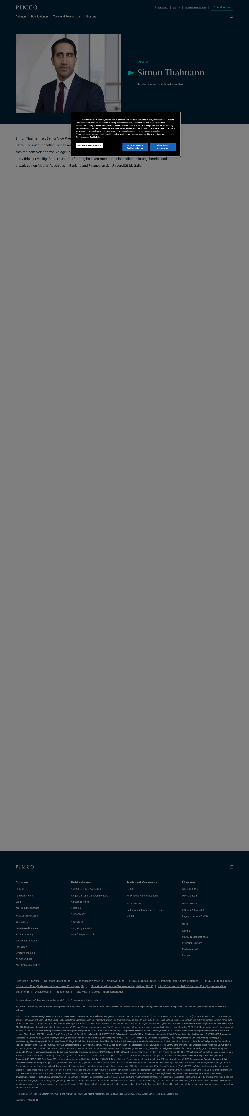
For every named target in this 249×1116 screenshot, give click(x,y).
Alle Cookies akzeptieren (163, 146)
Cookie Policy (95, 137)
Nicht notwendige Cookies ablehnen (135, 146)
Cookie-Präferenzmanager (89, 145)
